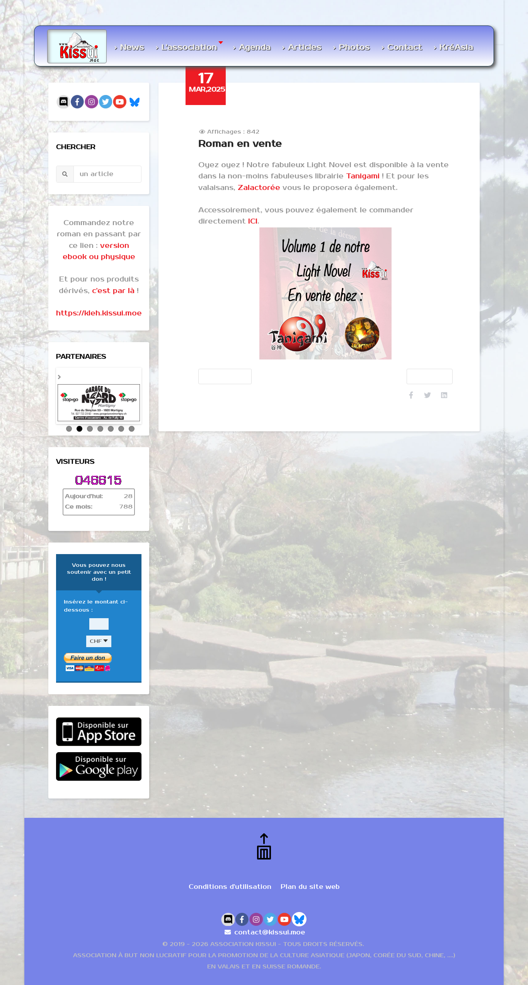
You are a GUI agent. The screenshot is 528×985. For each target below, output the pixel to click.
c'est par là (113, 291)
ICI (252, 221)
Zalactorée (259, 187)
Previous (48, 387)
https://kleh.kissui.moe (99, 313)
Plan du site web (310, 874)
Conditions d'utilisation (230, 874)
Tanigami (363, 176)
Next (149, 387)
